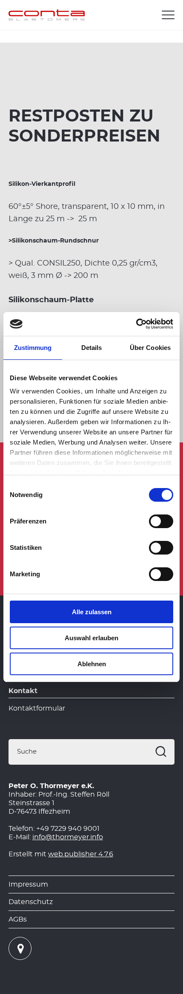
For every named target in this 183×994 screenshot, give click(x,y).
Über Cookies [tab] (150, 347)
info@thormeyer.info (67, 837)
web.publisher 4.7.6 (80, 854)
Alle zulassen (92, 611)
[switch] (161, 521)
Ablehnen (91, 663)
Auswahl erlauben (91, 637)
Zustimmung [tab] (33, 347)
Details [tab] (91, 347)
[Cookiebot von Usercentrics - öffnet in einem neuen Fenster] (136, 323)
